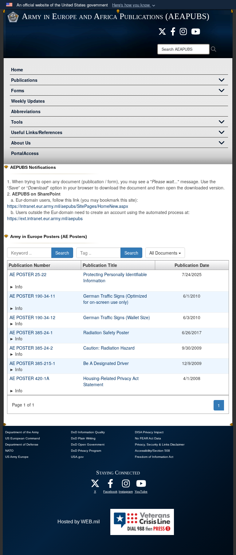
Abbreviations (26, 111)
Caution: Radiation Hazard (109, 348)
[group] (118, 286)
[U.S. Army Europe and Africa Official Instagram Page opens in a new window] (183, 31)
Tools (17, 122)
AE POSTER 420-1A (29, 378)
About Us (21, 143)
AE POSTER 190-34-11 (32, 296)
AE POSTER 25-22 (28, 274)
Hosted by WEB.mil (78, 521)
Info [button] (18, 286)
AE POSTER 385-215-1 (32, 363)
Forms (17, 90)
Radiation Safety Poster (106, 332)
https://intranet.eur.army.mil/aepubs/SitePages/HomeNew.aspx (67, 206)
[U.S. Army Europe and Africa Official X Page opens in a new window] (162, 31)
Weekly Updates (28, 101)
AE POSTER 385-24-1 (31, 332)
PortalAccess (25, 153)
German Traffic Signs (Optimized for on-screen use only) (115, 299)
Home (17, 69)
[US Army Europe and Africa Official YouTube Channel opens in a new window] (195, 31)
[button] (134, 5)
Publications (24, 80)
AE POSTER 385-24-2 (31, 348)
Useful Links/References (36, 132)
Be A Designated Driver (106, 363)
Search (62, 253)
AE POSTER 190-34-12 (32, 317)
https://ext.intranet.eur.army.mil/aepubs (45, 218)
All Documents (164, 253)
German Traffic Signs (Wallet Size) (116, 317)
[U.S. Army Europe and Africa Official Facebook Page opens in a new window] (173, 31)
